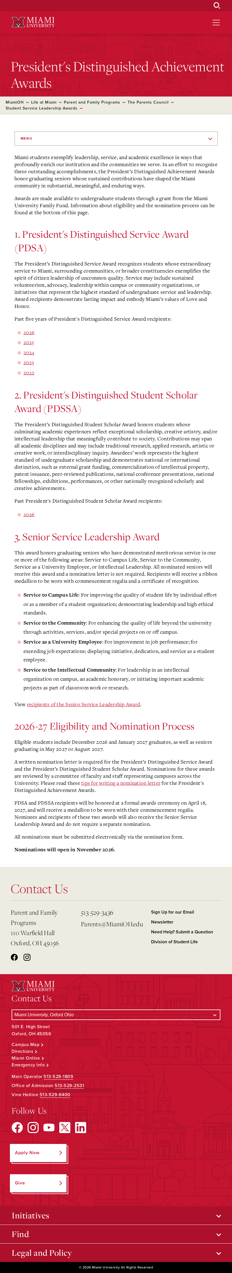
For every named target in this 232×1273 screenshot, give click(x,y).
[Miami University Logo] (33, 22)
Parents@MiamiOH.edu (112, 924)
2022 (29, 372)
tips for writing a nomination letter (120, 782)
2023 (28, 362)
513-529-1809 (58, 1076)
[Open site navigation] (216, 22)
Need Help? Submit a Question (182, 932)
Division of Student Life (174, 942)
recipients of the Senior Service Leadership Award (83, 704)
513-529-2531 (69, 1085)
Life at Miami (44, 102)
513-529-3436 (97, 912)
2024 (29, 352)
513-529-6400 (55, 1095)
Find (20, 1234)
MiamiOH (15, 102)
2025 (28, 342)
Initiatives (31, 1215)
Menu (27, 138)
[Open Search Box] (217, 5)
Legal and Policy (42, 1252)
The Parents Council (148, 102)
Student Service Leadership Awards (42, 108)
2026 (29, 332)
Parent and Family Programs (92, 102)
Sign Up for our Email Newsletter (172, 917)
